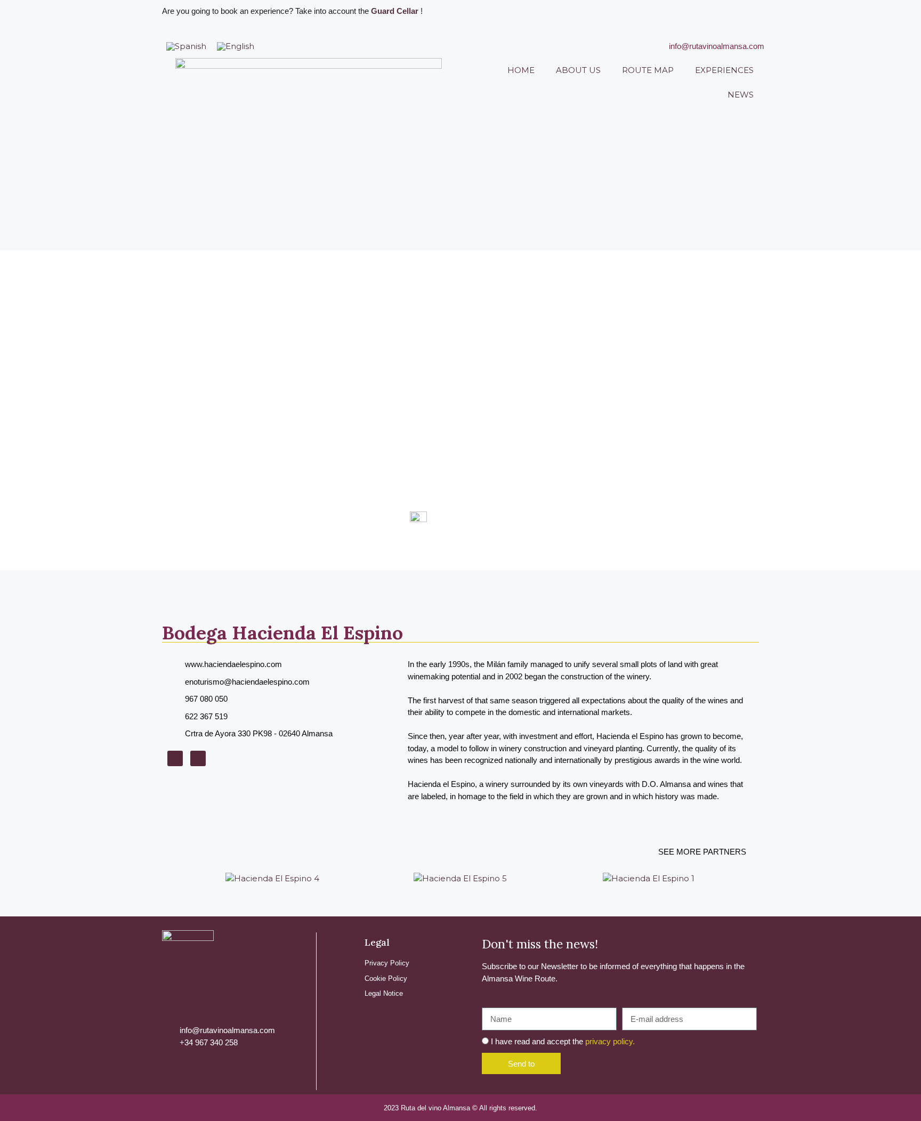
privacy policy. (610, 1041)
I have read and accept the (563, 1041)
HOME (521, 70)
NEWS (741, 95)
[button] (167, 879)
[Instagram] (175, 758)
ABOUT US (578, 70)
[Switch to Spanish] (186, 46)
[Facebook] (198, 758)
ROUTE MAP (648, 70)
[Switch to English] (236, 46)
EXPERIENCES (724, 70)
